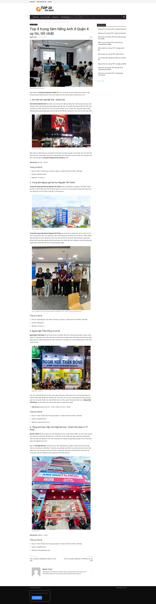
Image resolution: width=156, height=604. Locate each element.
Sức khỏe (35, 17)
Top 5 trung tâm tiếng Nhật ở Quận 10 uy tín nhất (43, 559)
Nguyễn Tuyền (33, 37)
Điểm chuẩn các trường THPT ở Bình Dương (111, 54)
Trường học (55, 17)
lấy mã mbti (100, 81)
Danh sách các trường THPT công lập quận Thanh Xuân (110, 74)
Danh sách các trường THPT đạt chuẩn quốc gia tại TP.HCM (112, 38)
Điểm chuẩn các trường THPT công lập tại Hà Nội (111, 49)
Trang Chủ (32, 1)
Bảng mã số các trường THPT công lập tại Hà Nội (112, 64)
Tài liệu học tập (45, 17)
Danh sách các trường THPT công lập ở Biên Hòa (112, 29)
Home (31, 22)
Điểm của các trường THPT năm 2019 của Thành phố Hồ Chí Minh (110, 43)
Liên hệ (50, 1)
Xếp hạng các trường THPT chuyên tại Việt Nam (112, 33)
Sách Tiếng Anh (65, 17)
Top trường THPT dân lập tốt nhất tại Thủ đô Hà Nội (112, 58)
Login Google (36, 597)
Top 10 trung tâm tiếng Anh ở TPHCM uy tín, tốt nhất (78, 559)
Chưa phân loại (38, 22)
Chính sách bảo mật (41, 1)
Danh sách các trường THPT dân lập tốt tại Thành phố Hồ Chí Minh (110, 68)
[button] (124, 17)
